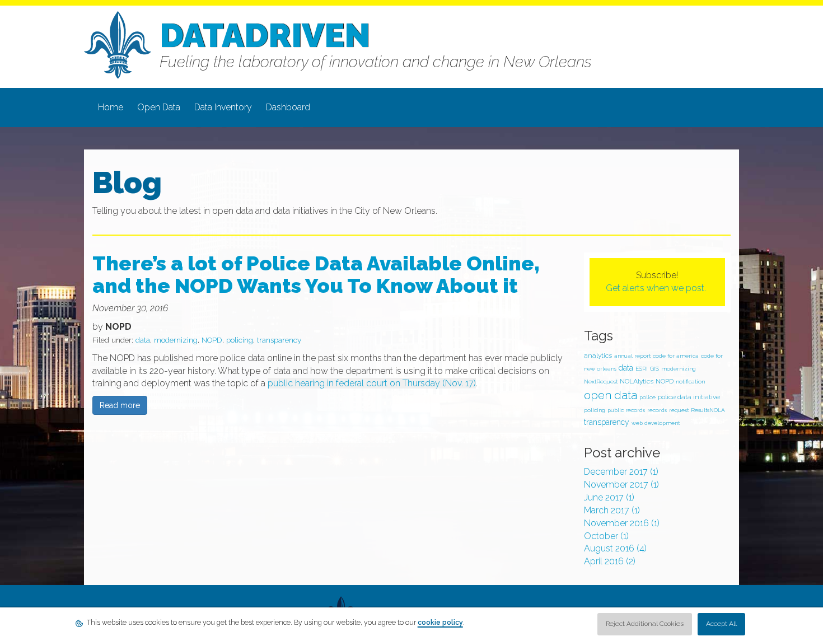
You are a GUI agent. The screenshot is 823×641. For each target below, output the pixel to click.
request (679, 410)
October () (606, 536)
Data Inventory (223, 107)
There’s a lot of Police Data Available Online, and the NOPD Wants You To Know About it (316, 274)
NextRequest (601, 381)
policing (239, 339)
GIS (654, 369)
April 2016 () (609, 561)
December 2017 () (621, 471)
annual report (632, 356)
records (657, 410)
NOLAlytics (636, 381)
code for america (676, 356)
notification (690, 381)
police (647, 397)
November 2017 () (621, 484)
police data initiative (689, 397)
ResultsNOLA (708, 410)
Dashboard (288, 107)
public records (626, 410)
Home (110, 107)
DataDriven (265, 35)
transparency (279, 339)
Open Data (158, 107)
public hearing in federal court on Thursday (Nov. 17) (372, 383)
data (142, 339)
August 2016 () (615, 548)
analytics (598, 355)
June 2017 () (609, 497)
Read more (120, 405)
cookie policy (440, 622)
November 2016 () (622, 523)
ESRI (641, 369)
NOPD (212, 339)
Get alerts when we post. (657, 288)
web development (656, 423)
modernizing (176, 339)
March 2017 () (612, 510)
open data (610, 395)
